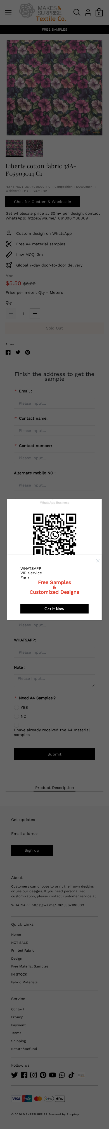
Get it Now (54, 609)
